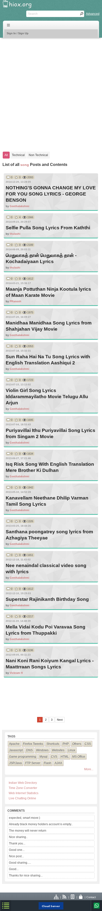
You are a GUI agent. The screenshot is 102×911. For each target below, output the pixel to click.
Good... (14, 869)
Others (76, 744)
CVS (54, 756)
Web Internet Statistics (23, 793)
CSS (88, 744)
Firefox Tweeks (33, 744)
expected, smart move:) (24, 818)
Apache (14, 744)
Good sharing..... (20, 862)
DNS (29, 750)
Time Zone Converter (23, 788)
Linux (71, 750)
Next (60, 719)
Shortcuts (53, 744)
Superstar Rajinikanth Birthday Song (47, 599)
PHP (66, 744)
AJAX (58, 763)
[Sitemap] (56, 897)
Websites (58, 750)
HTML (65, 756)
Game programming (22, 756)
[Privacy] (81, 897)
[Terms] (72, 897)
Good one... (17, 850)
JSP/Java (15, 763)
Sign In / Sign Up (17, 33)
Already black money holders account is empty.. (41, 824)
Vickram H (16, 672)
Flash (47, 763)
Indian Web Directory (23, 783)
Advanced (93, 14)
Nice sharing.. (18, 837)
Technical (18, 155)
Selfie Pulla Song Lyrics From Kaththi (48, 227)
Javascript (16, 750)
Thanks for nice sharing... (26, 875)
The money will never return (27, 830)
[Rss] (64, 897)
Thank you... (17, 843)
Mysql (44, 756)
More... (88, 769)
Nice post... (16, 856)
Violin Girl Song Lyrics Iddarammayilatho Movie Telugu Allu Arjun (47, 396)
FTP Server (32, 763)
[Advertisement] (51, 92)
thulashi (15, 233)
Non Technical (38, 155)
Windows (42, 750)
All (6, 155)
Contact (91, 897)
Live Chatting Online (22, 798)
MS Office (78, 756)
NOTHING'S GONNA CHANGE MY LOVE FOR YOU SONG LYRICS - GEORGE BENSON (51, 194)
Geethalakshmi (19, 206)
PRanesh (15, 301)
